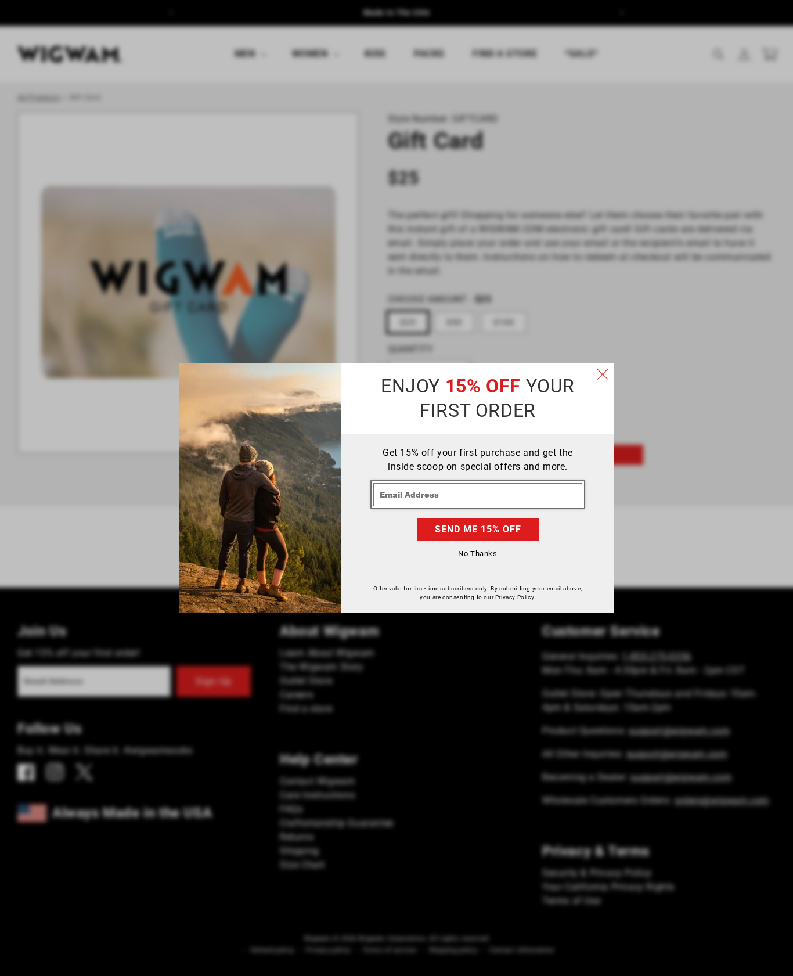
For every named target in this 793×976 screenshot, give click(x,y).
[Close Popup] (602, 374)
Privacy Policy (514, 597)
